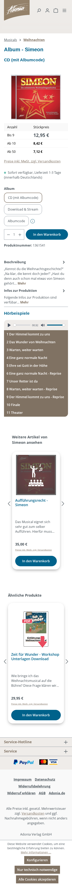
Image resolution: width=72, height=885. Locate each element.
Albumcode (16, 221)
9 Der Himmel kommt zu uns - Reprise (35, 397)
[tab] (35, 272)
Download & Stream (23, 209)
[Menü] (64, 10)
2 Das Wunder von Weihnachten (31, 342)
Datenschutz (45, 779)
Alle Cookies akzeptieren (37, 879)
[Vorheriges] (9, 503)
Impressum (23, 779)
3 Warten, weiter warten (25, 350)
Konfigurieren (37, 860)
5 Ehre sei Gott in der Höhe (27, 365)
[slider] (21, 325)
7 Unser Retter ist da (22, 381)
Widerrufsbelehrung (34, 786)
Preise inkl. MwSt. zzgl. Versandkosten (32, 161)
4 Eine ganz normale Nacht (27, 358)
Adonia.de (57, 793)
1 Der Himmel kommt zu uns (28, 334)
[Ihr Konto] (47, 10)
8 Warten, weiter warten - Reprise (32, 389)
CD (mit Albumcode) (23, 197)
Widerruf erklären (21, 793)
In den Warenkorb (47, 234)
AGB (42, 793)
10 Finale (13, 405)
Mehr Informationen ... (36, 852)
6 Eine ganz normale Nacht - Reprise (34, 373)
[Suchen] (39, 10)
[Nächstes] (63, 503)
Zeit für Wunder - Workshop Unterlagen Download (35, 656)
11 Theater (15, 412)
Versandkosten (33, 813)
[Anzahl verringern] (8, 234)
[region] (36, 97)
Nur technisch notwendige (37, 870)
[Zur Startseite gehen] (9, 10)
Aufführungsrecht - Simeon (31, 502)
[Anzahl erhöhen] (20, 234)
